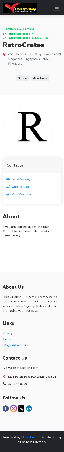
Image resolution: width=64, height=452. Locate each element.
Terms (7, 339)
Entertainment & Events (25, 38)
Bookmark (41, 78)
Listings (10, 29)
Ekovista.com (30, 437)
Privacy (7, 333)
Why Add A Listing (16, 345)
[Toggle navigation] (57, 8)
